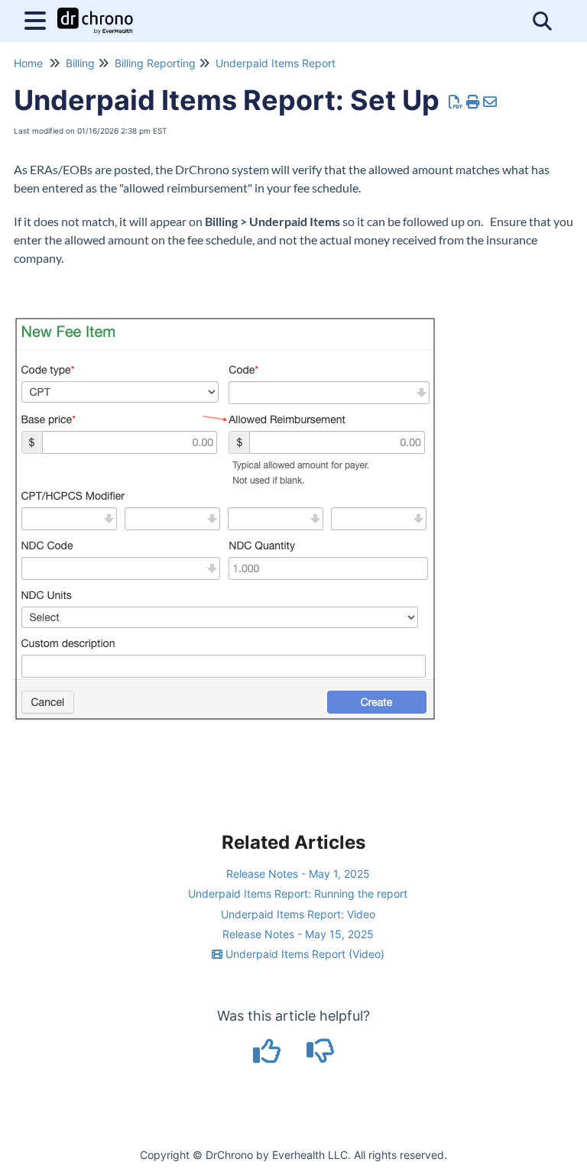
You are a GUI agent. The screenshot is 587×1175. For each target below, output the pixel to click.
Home (28, 63)
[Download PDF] (456, 102)
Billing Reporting (155, 63)
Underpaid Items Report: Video (298, 914)
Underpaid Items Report (276, 63)
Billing (80, 63)
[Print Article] (473, 102)
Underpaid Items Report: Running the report (297, 893)
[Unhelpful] (320, 1056)
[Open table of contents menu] (38, 18)
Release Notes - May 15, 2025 (298, 933)
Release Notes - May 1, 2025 (298, 873)
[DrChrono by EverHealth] (95, 13)
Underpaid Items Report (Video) (303, 953)
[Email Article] (490, 102)
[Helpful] (269, 1056)
